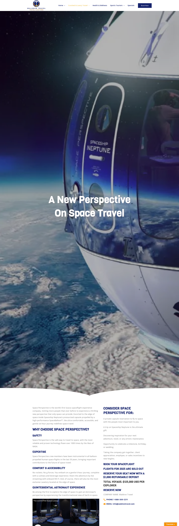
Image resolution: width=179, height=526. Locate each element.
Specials (131, 5)
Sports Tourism (116, 5)
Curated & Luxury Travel (78, 5)
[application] (64, 5)
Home (60, 5)
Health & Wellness (100, 5)
